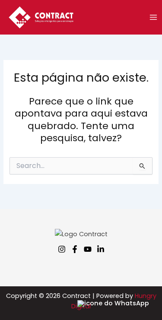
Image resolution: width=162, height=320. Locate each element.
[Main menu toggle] (153, 17)
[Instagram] (62, 249)
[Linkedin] (101, 249)
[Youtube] (88, 249)
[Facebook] (75, 249)
